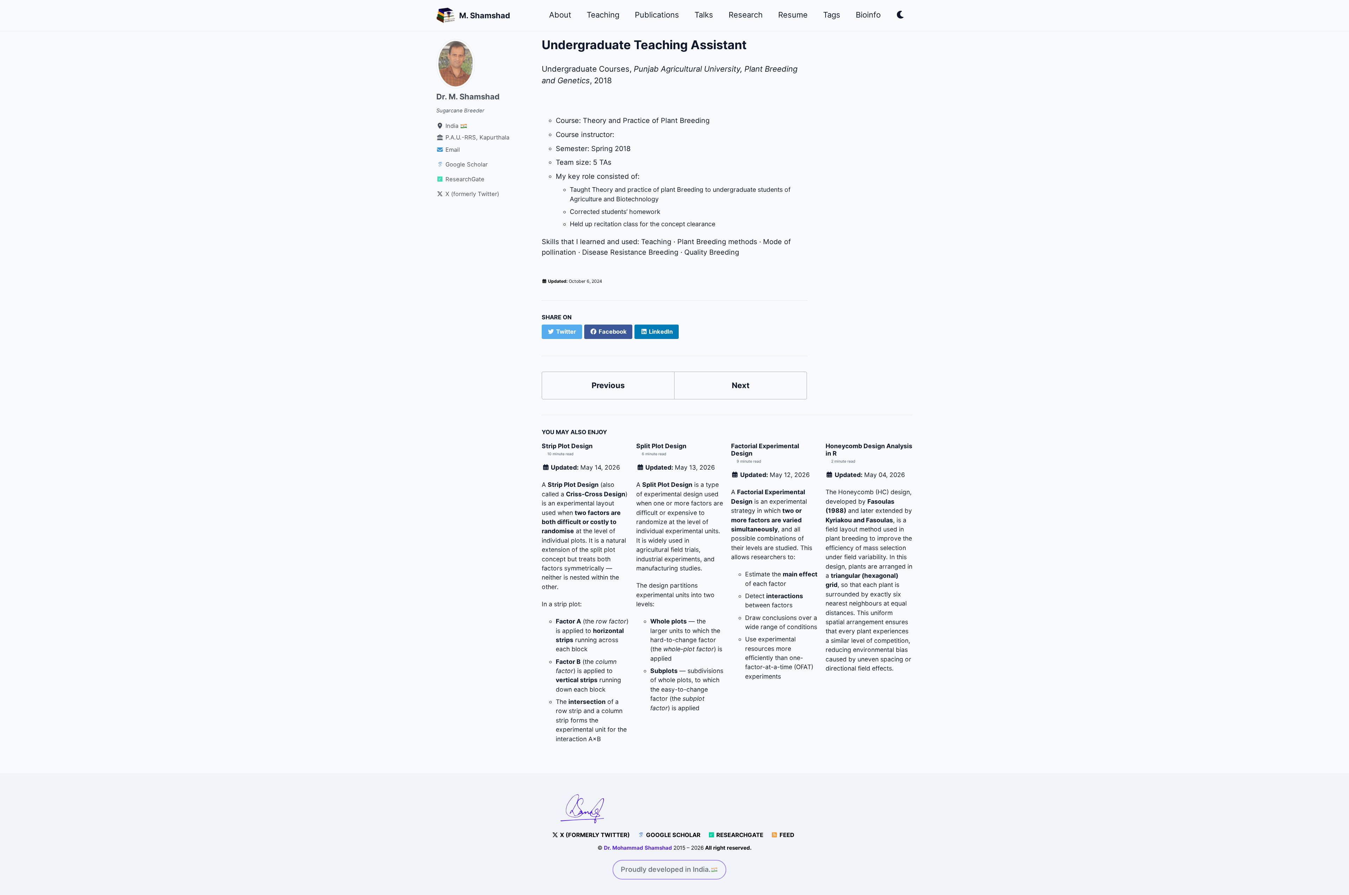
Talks (704, 14)
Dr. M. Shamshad (468, 96)
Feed (786, 834)
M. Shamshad (484, 15)
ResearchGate (739, 834)
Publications (657, 14)
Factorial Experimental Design (765, 449)
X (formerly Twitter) (594, 834)
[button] (900, 16)
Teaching (603, 14)
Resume (793, 14)
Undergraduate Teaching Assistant (644, 45)
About (560, 14)
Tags (831, 14)
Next (741, 385)
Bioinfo (868, 14)
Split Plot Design (661, 446)
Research (746, 14)
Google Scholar (672, 834)
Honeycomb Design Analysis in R (869, 449)
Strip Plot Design (567, 446)
